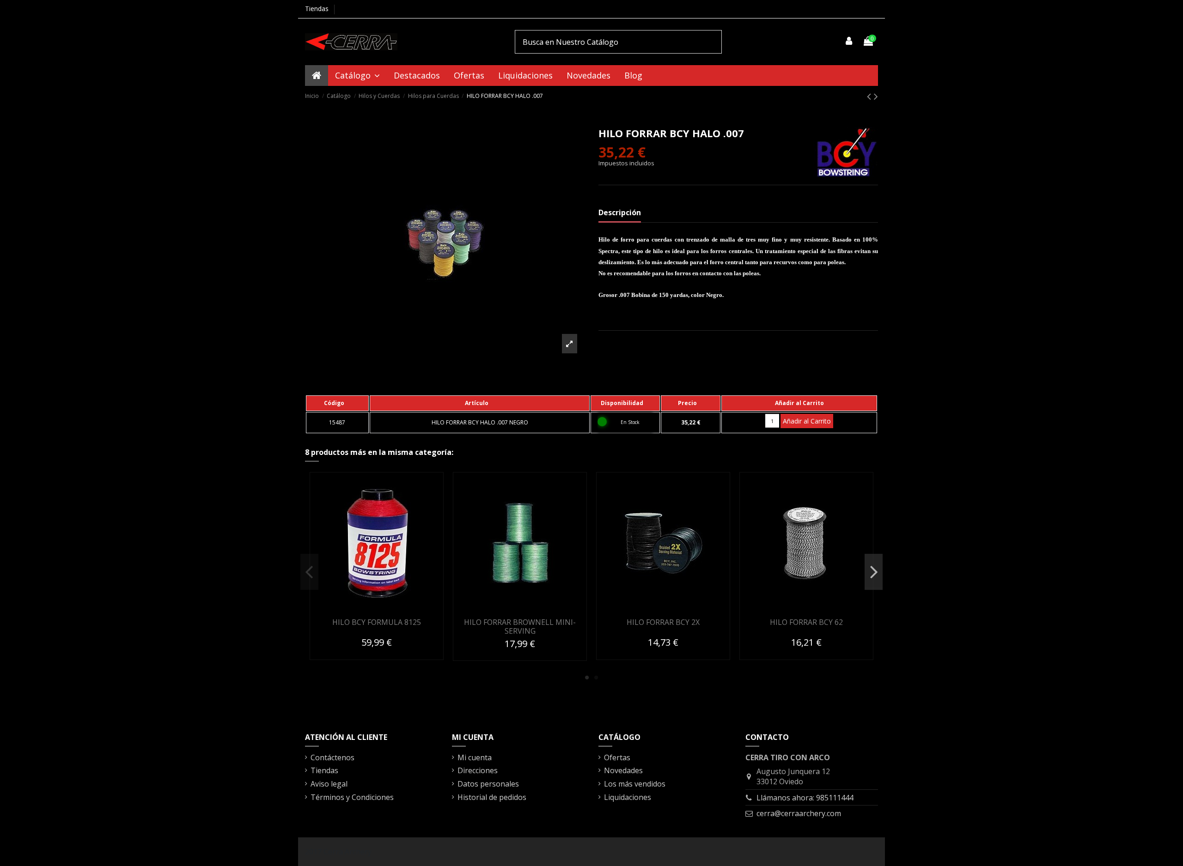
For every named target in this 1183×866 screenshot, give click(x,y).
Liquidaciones (627, 797)
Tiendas (317, 8)
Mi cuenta (474, 757)
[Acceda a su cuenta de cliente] (849, 41)
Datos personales (488, 784)
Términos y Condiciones (352, 797)
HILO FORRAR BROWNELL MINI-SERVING (520, 626)
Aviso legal (329, 784)
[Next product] (876, 95)
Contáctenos (332, 757)
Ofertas (617, 757)
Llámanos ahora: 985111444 (805, 798)
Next (874, 572)
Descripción (619, 212)
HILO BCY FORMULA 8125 (376, 622)
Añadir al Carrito (807, 421)
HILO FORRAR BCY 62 (806, 622)
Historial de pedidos (491, 797)
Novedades (623, 770)
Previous (309, 572)
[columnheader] (337, 403)
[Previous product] (870, 95)
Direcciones (477, 770)
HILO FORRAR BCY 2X (663, 622)
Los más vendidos (634, 784)
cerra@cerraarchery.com (798, 813)
